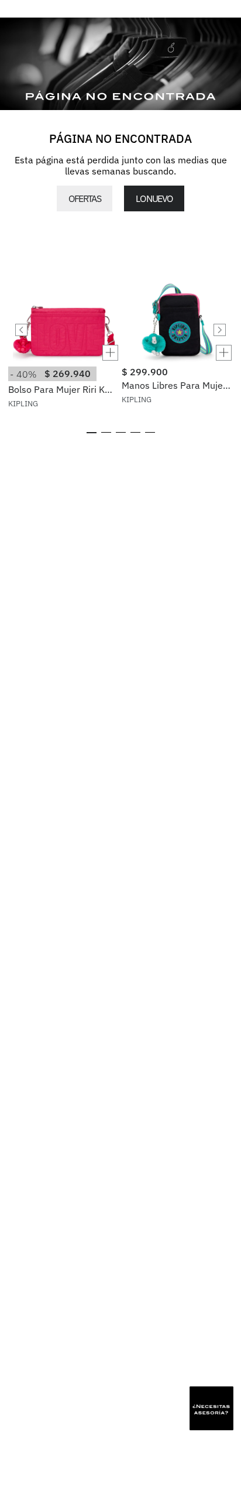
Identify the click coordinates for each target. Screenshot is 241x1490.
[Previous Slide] (21, 330)
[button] (63, 353)
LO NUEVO (154, 198)
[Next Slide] (220, 330)
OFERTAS (84, 198)
